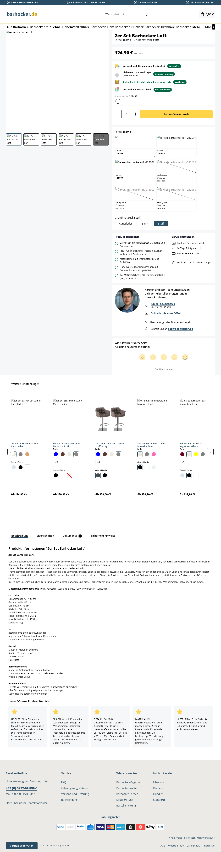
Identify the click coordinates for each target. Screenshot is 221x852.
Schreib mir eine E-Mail (166, 313)
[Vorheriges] (10, 451)
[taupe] (76, 454)
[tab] (19, 535)
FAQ (63, 782)
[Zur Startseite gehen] (22, 14)
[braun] (62, 454)
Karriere (158, 788)
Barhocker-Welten (127, 788)
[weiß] (27, 467)
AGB (162, 845)
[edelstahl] (98, 475)
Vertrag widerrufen (21, 845)
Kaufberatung (124, 800)
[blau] (56, 454)
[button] (118, 101)
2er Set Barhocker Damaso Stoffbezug (110, 445)
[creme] (69, 454)
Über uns (159, 782)
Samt (145, 223)
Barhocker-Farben (127, 794)
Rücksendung (69, 800)
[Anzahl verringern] (118, 114)
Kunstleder (125, 223)
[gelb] (196, 454)
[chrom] (14, 467)
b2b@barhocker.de (180, 329)
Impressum (209, 845)
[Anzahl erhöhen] (135, 114)
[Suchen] (145, 14)
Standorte (159, 800)
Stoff (161, 223)
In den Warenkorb (176, 114)
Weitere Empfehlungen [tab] (25, 384)
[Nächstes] (213, 27)
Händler (158, 794)
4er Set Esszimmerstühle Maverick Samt (151, 445)
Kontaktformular (37, 803)
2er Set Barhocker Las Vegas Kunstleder (192, 445)
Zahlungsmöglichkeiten (75, 788)
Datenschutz (193, 845)
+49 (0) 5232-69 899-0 (21, 788)
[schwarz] (20, 467)
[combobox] (122, 14)
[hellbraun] (27, 454)
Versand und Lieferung (75, 794)
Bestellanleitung (126, 805)
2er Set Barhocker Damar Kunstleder (25, 445)
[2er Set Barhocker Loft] (57, 81)
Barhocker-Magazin (128, 782)
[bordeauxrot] (182, 454)
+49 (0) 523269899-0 (163, 304)
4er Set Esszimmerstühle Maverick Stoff (66, 445)
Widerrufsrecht (176, 845)
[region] (110, 451)
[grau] (20, 454)
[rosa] (153, 454)
